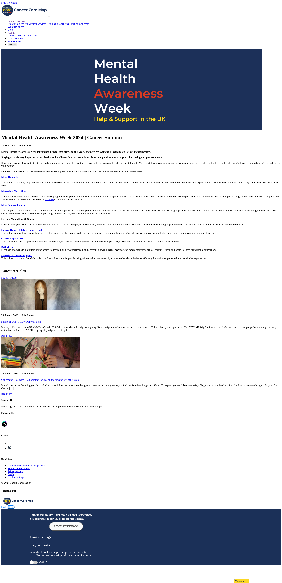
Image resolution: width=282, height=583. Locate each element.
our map (49, 199)
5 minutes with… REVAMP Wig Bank (21, 321)
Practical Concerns (79, 23)
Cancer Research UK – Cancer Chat (21, 230)
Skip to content (9, 2)
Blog (10, 29)
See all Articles (9, 277)
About (11, 32)
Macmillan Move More (14, 191)
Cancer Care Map (17, 35)
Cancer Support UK (12, 238)
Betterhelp (7, 247)
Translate (240, 581)
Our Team (32, 35)
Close (10, 507)
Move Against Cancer (13, 205)
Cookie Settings (16, 477)
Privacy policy (15, 471)
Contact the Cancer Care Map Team (26, 465)
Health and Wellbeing (58, 23)
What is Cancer (16, 26)
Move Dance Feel (10, 177)
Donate (12, 44)
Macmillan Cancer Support (16, 255)
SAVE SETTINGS (66, 526)
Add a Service (15, 38)
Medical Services (37, 23)
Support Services (16, 21)
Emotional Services (18, 23)
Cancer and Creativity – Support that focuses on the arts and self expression (40, 379)
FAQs (11, 474)
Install (3, 507)
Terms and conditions (19, 468)
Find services (14, 41)
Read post (6, 335)
